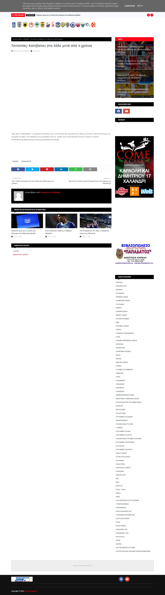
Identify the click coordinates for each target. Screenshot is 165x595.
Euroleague (120, 304)
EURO (118, 337)
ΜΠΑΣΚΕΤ (119, 290)
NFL (117, 478)
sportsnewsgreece (30, 591)
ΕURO (118, 540)
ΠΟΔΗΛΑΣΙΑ (120, 384)
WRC (117, 482)
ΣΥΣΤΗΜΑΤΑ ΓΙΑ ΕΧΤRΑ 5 (124, 449)
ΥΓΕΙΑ (118, 522)
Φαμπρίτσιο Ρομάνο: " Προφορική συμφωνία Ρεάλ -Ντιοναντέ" (132, 76)
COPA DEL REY (121, 475)
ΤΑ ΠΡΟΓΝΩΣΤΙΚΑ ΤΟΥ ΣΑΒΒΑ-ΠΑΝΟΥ (129, 402)
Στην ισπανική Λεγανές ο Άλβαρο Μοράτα (58, 232)
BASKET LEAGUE (121, 315)
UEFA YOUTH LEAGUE (123, 468)
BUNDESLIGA (120, 348)
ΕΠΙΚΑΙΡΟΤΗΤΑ (26, 161)
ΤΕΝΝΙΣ (118, 366)
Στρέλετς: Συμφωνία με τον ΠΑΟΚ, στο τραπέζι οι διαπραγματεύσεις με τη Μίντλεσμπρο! (133, 62)
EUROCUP (119, 406)
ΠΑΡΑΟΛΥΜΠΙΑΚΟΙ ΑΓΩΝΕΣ (125, 395)
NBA (117, 322)
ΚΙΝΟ (118, 497)
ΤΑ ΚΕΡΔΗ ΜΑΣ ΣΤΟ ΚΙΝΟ (124, 424)
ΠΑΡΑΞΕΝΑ (119, 373)
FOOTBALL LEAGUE (122, 326)
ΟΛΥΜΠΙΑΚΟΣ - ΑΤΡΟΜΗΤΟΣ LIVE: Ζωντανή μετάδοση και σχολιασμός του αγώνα (134, 48)
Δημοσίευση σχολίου (21, 254)
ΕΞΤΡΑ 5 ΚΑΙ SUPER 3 (123, 457)
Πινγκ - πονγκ (121, 489)
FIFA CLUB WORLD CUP (123, 511)
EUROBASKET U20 (122, 533)
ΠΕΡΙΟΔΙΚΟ (120, 471)
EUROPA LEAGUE (121, 311)
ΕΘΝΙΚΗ (119, 308)
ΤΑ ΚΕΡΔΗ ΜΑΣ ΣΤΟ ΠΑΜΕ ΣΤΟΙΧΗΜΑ (128, 438)
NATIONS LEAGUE (122, 362)
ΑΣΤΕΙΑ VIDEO (120, 409)
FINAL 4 (118, 493)
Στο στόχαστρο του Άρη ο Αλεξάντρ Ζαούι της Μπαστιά (94, 232)
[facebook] (118, 111)
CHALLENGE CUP (121, 529)
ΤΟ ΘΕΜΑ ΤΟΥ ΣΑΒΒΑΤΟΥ (124, 369)
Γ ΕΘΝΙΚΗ (119, 428)
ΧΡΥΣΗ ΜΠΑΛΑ (121, 526)
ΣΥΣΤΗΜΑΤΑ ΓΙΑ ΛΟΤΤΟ (124, 435)
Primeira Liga (121, 413)
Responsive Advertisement (82, 566)
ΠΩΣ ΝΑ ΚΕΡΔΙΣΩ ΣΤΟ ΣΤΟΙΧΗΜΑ (127, 500)
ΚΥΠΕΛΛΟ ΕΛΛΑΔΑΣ (122, 319)
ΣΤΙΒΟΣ (118, 330)
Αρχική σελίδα (17, 39)
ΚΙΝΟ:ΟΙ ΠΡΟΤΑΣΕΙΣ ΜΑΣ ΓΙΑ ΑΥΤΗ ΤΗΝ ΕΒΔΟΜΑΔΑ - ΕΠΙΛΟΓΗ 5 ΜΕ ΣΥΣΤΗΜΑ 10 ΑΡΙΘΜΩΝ (134, 90)
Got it (140, 6)
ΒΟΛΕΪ (118, 355)
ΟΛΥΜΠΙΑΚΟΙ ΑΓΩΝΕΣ (123, 351)
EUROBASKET (120, 380)
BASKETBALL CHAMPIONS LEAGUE (127, 399)
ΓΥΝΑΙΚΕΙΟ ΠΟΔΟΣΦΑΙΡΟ (125, 333)
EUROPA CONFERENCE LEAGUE (126, 340)
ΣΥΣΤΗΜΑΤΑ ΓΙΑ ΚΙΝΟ (123, 431)
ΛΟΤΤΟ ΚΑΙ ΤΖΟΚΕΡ (122, 518)
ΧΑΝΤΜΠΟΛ (120, 388)
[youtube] (126, 111)
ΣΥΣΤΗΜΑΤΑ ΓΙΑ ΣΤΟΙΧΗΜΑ (125, 442)
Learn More (130, 6)
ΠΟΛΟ (118, 377)
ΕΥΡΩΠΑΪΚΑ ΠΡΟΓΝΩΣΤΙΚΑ (125, 515)
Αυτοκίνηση (120, 537)
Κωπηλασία (120, 446)
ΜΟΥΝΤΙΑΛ (119, 344)
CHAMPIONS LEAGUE (123, 300)
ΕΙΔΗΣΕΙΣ (26, 39)
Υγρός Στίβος (120, 464)
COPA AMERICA (121, 508)
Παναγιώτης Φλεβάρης (21, 51)
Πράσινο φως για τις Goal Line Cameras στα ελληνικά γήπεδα (58, 15)
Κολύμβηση (120, 391)
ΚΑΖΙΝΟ (118, 544)
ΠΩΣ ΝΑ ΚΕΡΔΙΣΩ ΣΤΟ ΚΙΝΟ (125, 547)
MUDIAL (118, 359)
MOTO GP (119, 486)
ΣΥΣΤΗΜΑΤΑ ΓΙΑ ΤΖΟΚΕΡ (124, 417)
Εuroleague (120, 460)
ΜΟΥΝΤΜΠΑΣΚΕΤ (122, 420)
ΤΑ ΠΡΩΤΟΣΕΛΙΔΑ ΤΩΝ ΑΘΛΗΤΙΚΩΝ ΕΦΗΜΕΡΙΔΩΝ (133, 551)
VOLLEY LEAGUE (121, 453)
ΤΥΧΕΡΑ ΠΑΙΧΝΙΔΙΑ (122, 504)
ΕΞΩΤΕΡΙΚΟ (120, 293)
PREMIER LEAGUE (122, 297)
